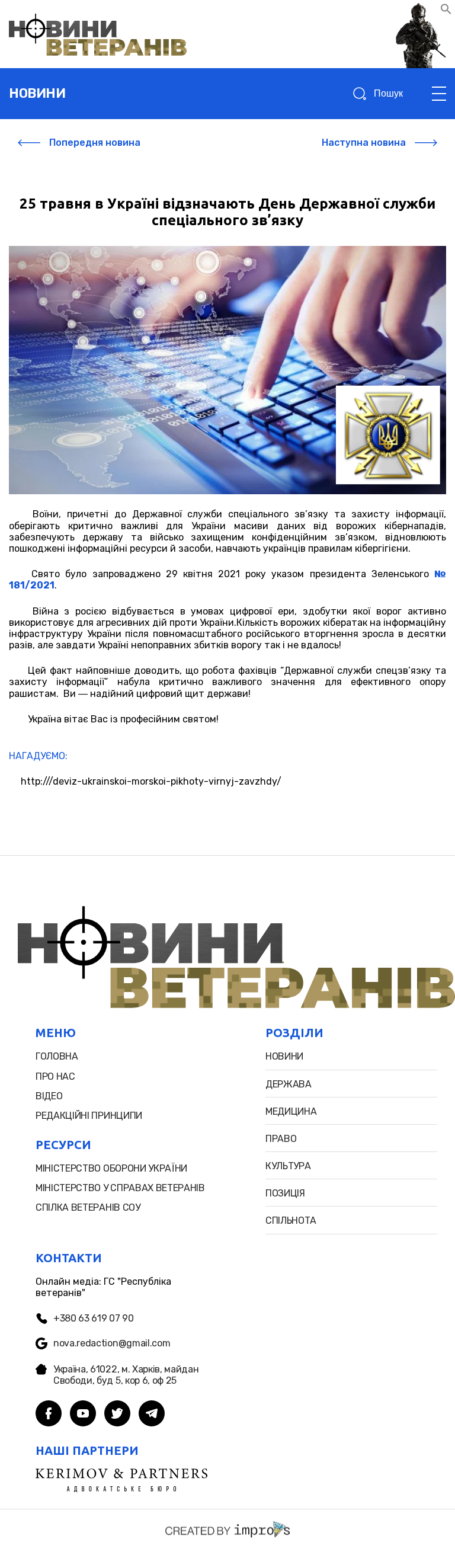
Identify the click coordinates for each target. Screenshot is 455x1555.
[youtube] (83, 1414)
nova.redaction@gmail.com (111, 1343)
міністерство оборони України (111, 1168)
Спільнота (290, 1220)
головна (57, 1056)
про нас (55, 1076)
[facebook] (49, 1414)
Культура (287, 1166)
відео (49, 1096)
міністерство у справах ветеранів (120, 1188)
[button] (446, 11)
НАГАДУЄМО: (38, 755)
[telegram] (152, 1414)
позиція (285, 1193)
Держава (288, 1084)
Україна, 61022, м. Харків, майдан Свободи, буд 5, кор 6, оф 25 (125, 1375)
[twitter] (117, 1414)
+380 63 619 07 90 (93, 1318)
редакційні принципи (89, 1115)
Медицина (290, 1111)
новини (37, 93)
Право (280, 1138)
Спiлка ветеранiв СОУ (88, 1207)
